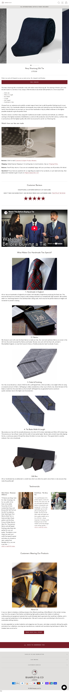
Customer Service (34, 664)
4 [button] (35, 65)
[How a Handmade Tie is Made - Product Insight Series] (28, 142)
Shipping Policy (53, 164)
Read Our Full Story (34, 632)
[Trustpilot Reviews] (34, 200)
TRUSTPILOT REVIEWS (58, 193)
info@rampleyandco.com (31, 173)
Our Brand (34, 659)
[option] (34, 7)
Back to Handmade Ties (36, 645)
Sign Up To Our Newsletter (34, 654)
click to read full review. (8, 546)
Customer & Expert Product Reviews (25, 160)
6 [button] (38, 65)
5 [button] (36, 65)
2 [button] (32, 65)
